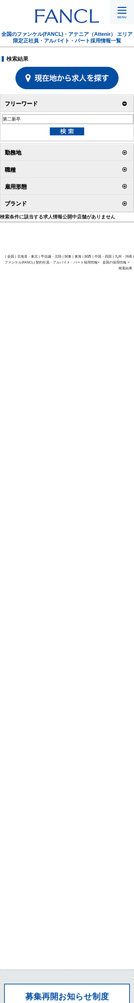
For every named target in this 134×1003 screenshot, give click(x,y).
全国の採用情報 (114, 262)
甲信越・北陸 (51, 256)
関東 (68, 256)
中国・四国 (103, 256)
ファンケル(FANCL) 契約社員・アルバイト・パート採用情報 (51, 262)
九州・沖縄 (123, 256)
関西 (88, 256)
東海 (78, 256)
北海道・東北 (27, 256)
